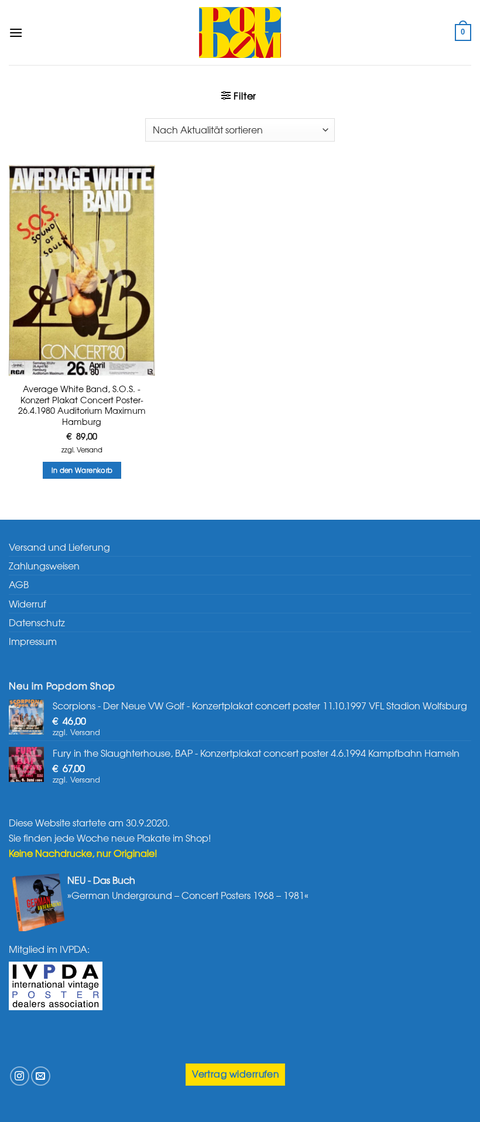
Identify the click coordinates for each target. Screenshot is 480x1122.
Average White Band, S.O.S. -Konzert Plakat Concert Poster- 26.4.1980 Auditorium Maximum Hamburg (82, 405)
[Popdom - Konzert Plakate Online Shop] (240, 32)
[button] (16, 32)
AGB (19, 584)
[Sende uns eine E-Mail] (40, 1076)
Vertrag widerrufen (235, 1073)
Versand (89, 449)
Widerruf (27, 603)
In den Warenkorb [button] (82, 470)
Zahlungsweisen (44, 565)
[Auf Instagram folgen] (19, 1076)
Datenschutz (37, 622)
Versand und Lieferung (59, 547)
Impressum (33, 641)
